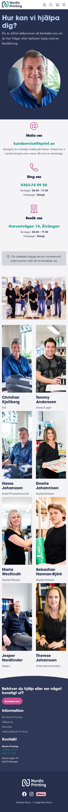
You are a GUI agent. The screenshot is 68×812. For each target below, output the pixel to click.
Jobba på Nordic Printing (15, 731)
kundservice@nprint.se (34, 143)
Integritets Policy (43, 802)
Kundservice (12, 701)
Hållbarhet (7, 721)
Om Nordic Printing (12, 717)
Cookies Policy (23, 802)
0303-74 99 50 (34, 184)
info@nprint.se (9, 749)
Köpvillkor (7, 726)
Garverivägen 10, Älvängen (34, 226)
